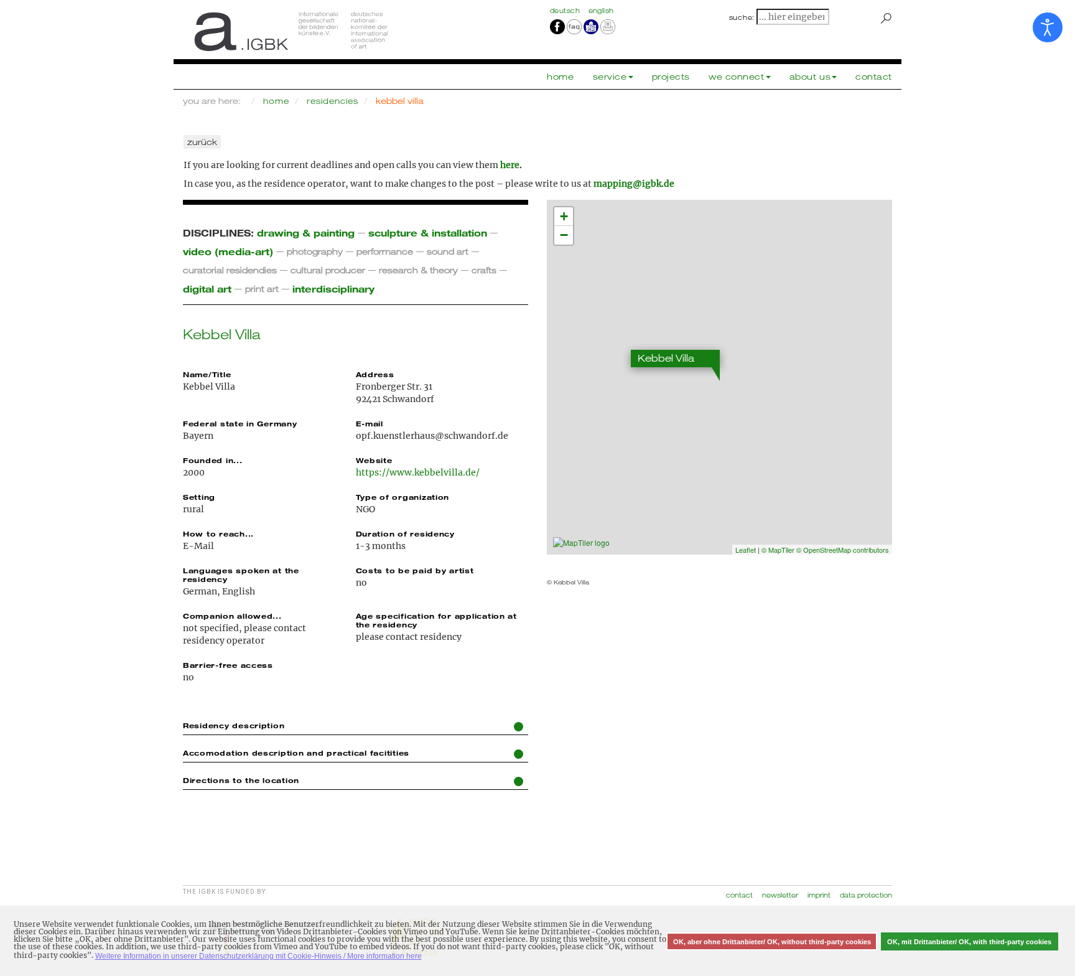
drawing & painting (306, 232)
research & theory (418, 270)
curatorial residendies (230, 270)
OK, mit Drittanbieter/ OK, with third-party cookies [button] (969, 942)
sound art (447, 251)
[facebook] (557, 26)
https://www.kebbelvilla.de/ (418, 472)
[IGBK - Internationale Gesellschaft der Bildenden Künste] (355, 31)
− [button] (564, 235)
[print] (607, 26)
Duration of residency (405, 533)
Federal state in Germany (240, 423)
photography (315, 251)
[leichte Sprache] (591, 26)
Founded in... (213, 460)
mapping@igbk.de (633, 183)
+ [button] (564, 216)
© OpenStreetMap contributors (842, 550)
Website (374, 460)
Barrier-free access (228, 664)
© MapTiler (777, 550)
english (601, 10)
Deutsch (566, 10)
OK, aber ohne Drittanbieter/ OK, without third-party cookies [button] (772, 942)
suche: (742, 17)
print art (262, 288)
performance (384, 251)
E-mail (369, 423)
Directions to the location (241, 780)
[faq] (573, 26)
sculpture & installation (427, 232)
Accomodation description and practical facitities (296, 752)
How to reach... (218, 533)
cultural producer (328, 270)
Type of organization (403, 496)
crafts (484, 270)
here (509, 165)
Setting (199, 496)
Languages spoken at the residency (241, 574)
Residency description (233, 725)
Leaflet (745, 550)
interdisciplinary (333, 288)
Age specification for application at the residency (436, 620)
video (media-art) (228, 251)
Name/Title (207, 374)
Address (375, 374)
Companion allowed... (232, 615)
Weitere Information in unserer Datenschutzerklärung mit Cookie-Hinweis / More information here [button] (258, 956)
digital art (207, 288)
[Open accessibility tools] (1048, 27)
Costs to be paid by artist (415, 570)
